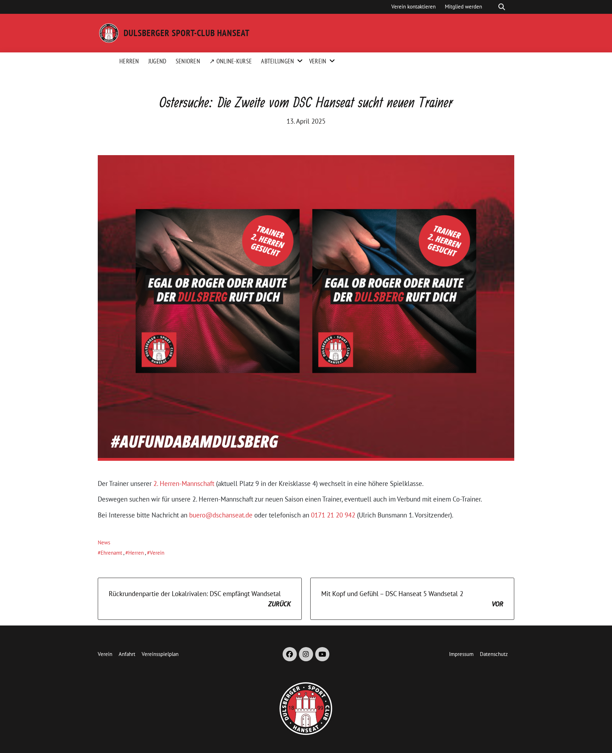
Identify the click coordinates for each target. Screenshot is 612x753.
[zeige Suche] (502, 7)
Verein (318, 61)
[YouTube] (322, 654)
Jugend (157, 61)
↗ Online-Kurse (230, 61)
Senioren (188, 61)
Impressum (461, 654)
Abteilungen (277, 61)
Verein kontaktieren (413, 6)
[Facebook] (290, 654)
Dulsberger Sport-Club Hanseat (187, 33)
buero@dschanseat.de (221, 515)
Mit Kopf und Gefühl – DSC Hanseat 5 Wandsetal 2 (412, 598)
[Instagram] (306, 654)
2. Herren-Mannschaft (183, 483)
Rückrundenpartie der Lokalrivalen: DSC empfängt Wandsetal (200, 598)
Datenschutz (494, 654)
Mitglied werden (463, 6)
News (104, 542)
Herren (129, 61)
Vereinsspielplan (160, 654)
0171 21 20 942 (333, 515)
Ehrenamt (111, 552)
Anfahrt (127, 654)
